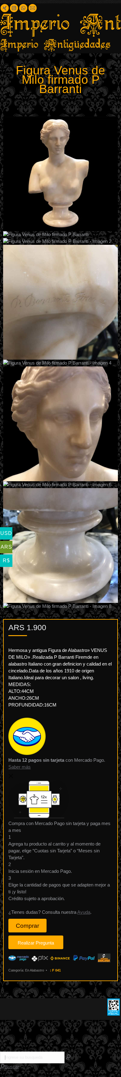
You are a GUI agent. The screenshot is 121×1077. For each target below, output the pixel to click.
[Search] (68, 1057)
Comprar (27, 925)
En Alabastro (34, 970)
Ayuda (83, 912)
